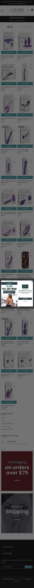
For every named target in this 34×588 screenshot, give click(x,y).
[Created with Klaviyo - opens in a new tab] (17, 307)
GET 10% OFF (25, 298)
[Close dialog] (32, 281)
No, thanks (25, 301)
